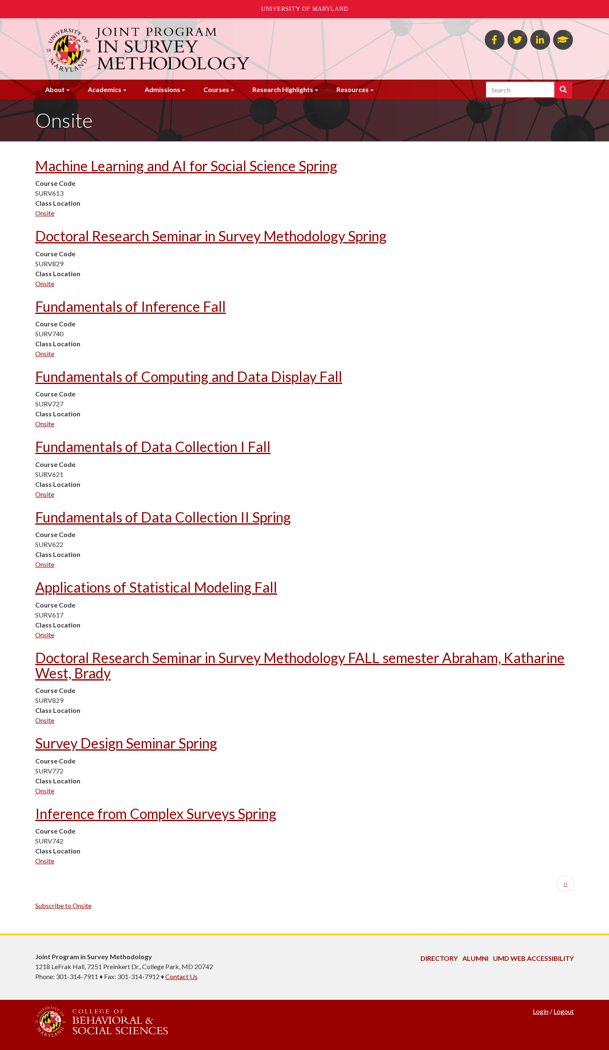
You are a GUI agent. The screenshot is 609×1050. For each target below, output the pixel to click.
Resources (352, 89)
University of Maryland (304, 9)
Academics (104, 89)
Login (541, 1011)
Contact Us (181, 976)
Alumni (475, 958)
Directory (439, 958)
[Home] (212, 49)
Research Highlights (282, 89)
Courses (216, 89)
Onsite (44, 213)
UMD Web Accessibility (533, 958)
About (55, 89)
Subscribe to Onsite (63, 905)
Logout (563, 1011)
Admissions (162, 89)
